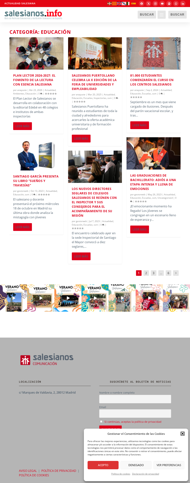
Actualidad (50, 90)
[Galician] (124, 3)
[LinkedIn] (183, 3)
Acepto (103, 465)
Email (102, 407)
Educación (30, 93)
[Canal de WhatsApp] (176, 3)
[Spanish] (133, 3)
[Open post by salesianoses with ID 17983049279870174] (67, 297)
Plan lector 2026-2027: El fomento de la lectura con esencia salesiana (34, 79)
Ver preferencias (169, 465)
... (161, 273)
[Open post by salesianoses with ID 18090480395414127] (40, 297)
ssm (27, 194)
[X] (148, 3)
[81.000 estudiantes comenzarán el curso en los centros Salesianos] (154, 53)
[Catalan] (114, 3)
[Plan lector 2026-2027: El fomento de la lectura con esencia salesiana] (36, 53)
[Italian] (129, 3)
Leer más (22, 126)
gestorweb (22, 191)
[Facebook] (141, 3)
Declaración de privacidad (145, 473)
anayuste (22, 90)
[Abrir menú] (162, 15)
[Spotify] (169, 3)
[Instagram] (155, 3)
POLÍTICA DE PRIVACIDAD (58, 471)
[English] (119, 3)
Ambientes (18, 93)
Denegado (136, 465)
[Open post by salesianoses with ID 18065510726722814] (13, 297)
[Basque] (109, 3)
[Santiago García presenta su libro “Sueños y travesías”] (36, 154)
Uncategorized (165, 197)
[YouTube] (162, 3)
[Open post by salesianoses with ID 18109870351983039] (176, 297)
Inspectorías (100, 98)
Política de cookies (120, 473)
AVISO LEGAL (28, 471)
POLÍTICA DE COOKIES (34, 475)
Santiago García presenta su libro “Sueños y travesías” (35, 180)
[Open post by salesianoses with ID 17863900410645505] (149, 297)
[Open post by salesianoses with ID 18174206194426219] (95, 297)
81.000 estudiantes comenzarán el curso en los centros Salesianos (151, 79)
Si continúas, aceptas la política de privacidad (132, 421)
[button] (182, 434)
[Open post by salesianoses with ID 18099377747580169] (122, 297)
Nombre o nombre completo (117, 392)
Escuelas (88, 98)
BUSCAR (147, 14)
